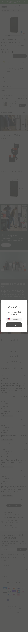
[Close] (24, 302)
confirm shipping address (14, 324)
